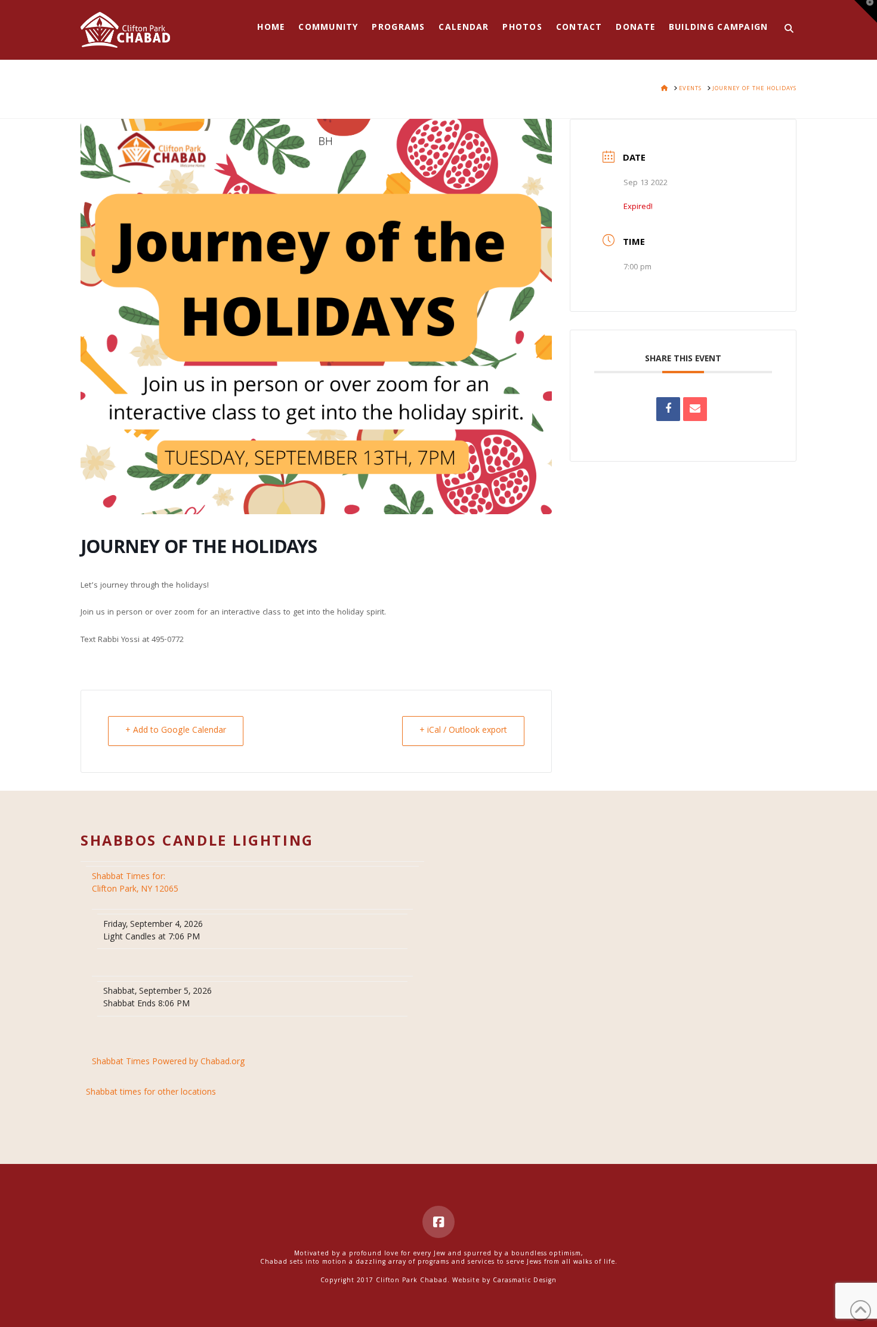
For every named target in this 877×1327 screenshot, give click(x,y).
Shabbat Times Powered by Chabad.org (168, 1062)
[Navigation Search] (785, 30)
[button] (865, 11)
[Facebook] (438, 1222)
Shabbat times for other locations (151, 1093)
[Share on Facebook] (668, 409)
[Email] (695, 409)
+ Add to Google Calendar (175, 731)
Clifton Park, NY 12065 (136, 883)
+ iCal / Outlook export (463, 731)
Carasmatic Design (525, 1281)
